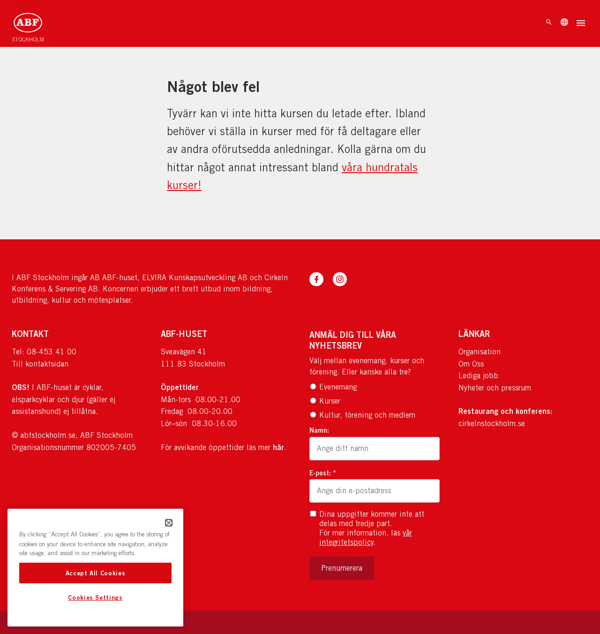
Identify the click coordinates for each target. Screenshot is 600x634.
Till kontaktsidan (40, 363)
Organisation (479, 351)
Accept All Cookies (96, 573)
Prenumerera (341, 568)
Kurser (329, 401)
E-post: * (322, 473)
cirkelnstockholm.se (491, 423)
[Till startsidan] (28, 23)
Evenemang (338, 386)
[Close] (169, 523)
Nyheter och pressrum (494, 387)
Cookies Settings (95, 598)
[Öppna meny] (580, 23)
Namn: (319, 430)
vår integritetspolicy (365, 537)
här (278, 447)
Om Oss (471, 363)
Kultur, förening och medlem (367, 415)
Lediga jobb (478, 375)
